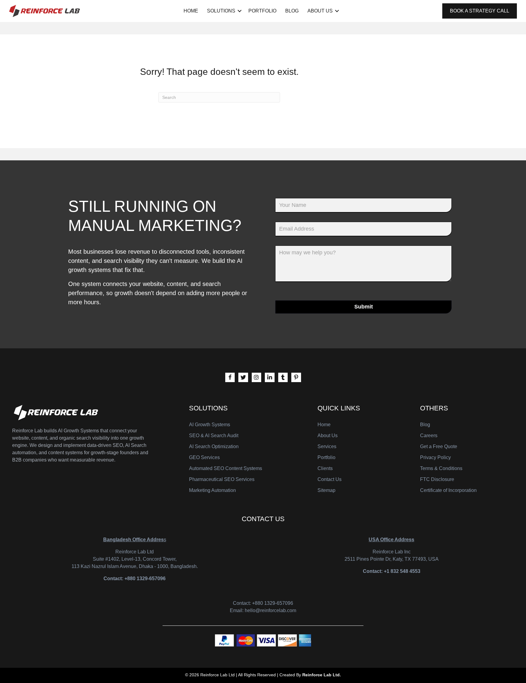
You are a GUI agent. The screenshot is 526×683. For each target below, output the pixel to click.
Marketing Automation (212, 490)
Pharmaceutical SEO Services (221, 479)
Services (326, 446)
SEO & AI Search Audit (213, 435)
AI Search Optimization (214, 446)
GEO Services (204, 457)
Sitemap (326, 490)
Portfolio (262, 10)
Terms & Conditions (441, 468)
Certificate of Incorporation (448, 490)
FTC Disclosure (437, 479)
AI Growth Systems (209, 424)
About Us (320, 10)
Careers (428, 435)
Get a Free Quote (438, 446)
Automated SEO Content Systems (225, 468)
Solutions (221, 10)
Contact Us (329, 479)
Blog (292, 10)
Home (191, 10)
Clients (325, 468)
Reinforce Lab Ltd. (321, 674)
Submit (363, 307)
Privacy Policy (435, 457)
